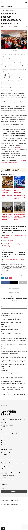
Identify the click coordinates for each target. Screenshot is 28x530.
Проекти (3, 442)
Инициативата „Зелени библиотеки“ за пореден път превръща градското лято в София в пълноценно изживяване (13, 340)
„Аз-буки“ (8, 26)
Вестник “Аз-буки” (6, 452)
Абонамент (4, 440)
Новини (7, 10)
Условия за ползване (6, 502)
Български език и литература (9, 466)
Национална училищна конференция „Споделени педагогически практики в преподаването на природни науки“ (13, 267)
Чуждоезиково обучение (7, 479)
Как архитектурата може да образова (10, 391)
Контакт (3, 438)
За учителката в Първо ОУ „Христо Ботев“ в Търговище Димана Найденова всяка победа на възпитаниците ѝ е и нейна (13, 383)
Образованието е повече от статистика (10, 311)
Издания (9, 6)
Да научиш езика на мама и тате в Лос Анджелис (13, 394)
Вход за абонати (5, 435)
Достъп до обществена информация (9, 500)
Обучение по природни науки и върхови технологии (12, 472)
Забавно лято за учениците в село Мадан (11, 322)
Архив (2, 456)
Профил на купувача (18, 502)
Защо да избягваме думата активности (10, 329)
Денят (22, 264)
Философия (4, 481)
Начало (2, 10)
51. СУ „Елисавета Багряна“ (12, 264)
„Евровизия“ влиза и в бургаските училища (11, 336)
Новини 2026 (12, 10)
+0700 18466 (4, 422)
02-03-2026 (14, 26)
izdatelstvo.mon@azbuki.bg (12, 244)
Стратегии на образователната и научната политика (12, 463)
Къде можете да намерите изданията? (11, 433)
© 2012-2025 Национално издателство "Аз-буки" (11, 504)
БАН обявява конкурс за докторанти (10, 348)
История (3, 477)
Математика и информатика (8, 470)
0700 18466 (10, 240)
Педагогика (4, 468)
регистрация (20, 147)
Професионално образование (9, 475)
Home (2, 6)
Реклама (3, 444)
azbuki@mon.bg (5, 246)
